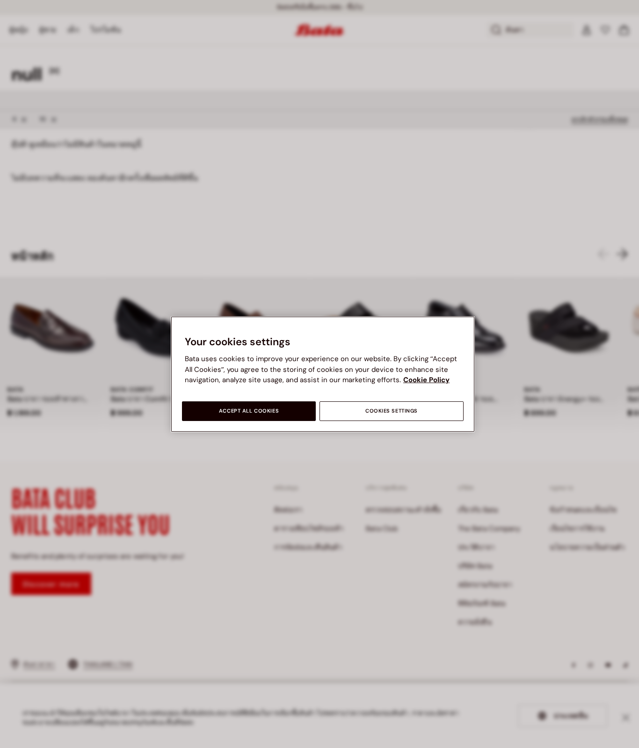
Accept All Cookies (249, 410)
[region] (323, 374)
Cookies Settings (391, 410)
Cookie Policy (426, 380)
